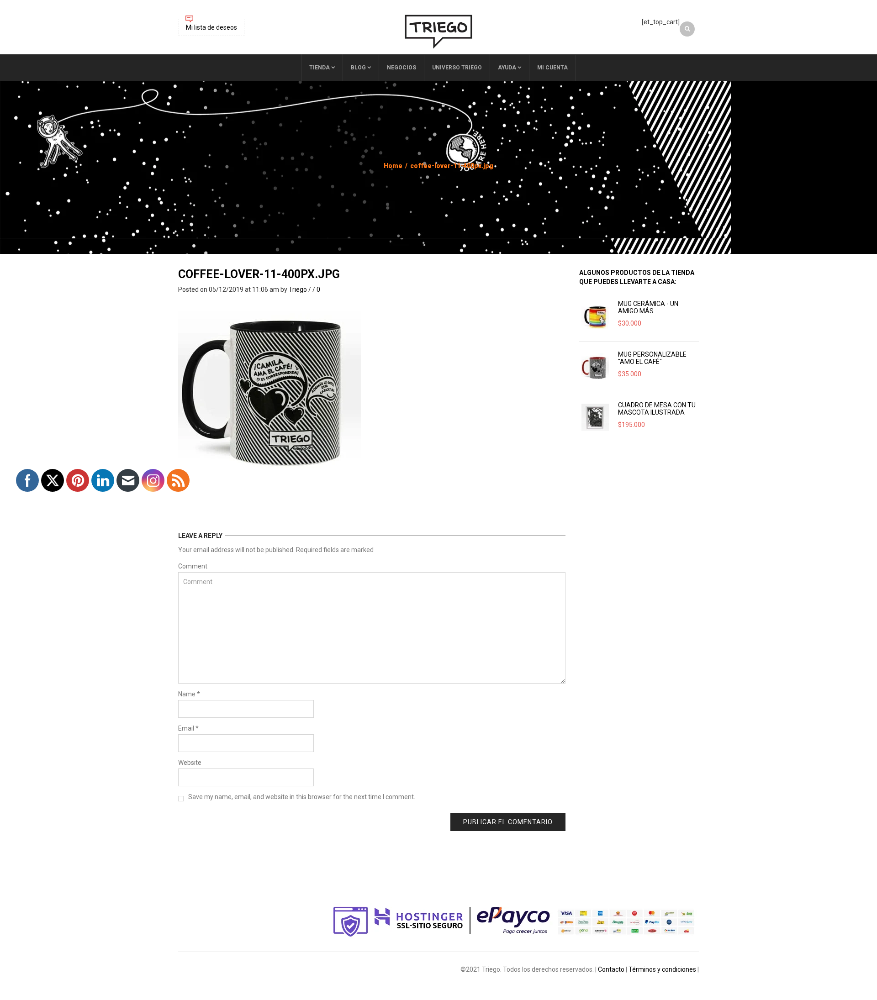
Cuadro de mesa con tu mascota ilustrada (657, 408)
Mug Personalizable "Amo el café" (652, 358)
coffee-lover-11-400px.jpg (259, 274)
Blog (358, 67)
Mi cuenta (552, 67)
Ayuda (507, 67)
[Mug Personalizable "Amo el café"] (595, 367)
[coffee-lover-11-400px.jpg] (269, 384)
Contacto (611, 969)
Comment (192, 566)
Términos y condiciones (662, 969)
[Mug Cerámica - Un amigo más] (595, 316)
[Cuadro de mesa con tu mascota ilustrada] (595, 417)
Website (189, 762)
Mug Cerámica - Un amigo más (648, 307)
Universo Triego (457, 67)
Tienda (319, 67)
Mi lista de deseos (211, 27)
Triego (298, 289)
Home (393, 165)
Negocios (401, 67)
